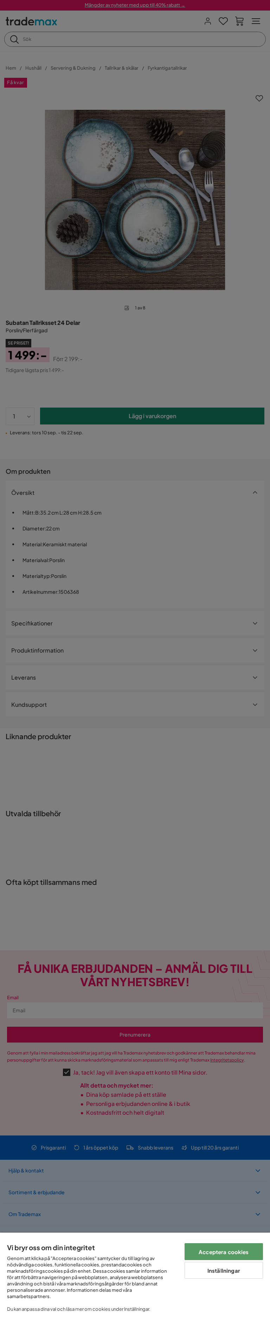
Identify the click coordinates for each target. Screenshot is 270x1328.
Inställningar (223, 1270)
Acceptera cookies (224, 1251)
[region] (135, 1280)
